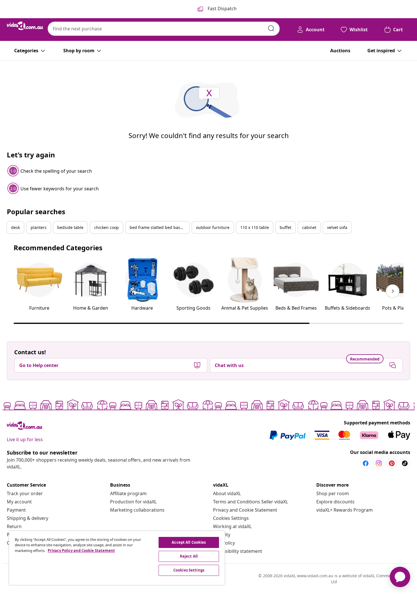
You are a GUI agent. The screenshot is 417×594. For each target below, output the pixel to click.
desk (15, 227)
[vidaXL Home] (25, 26)
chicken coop (106, 227)
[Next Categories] (392, 291)
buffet (285, 227)
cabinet (309, 227)
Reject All (189, 556)
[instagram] (379, 463)
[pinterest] (392, 463)
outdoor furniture (212, 227)
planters (39, 227)
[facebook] (365, 463)
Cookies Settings (231, 518)
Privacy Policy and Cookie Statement (81, 550)
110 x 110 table (254, 227)
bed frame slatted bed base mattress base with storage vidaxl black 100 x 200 (159, 227)
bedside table (70, 227)
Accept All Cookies (189, 542)
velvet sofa (337, 227)
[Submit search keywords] (271, 28)
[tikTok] (405, 463)
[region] (117, 558)
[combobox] (164, 29)
